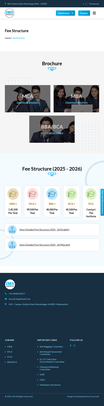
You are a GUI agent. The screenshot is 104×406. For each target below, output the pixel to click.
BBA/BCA (12, 362)
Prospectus (94, 4)
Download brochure (28, 102)
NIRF (42, 374)
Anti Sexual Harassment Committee (51, 352)
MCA (9, 351)
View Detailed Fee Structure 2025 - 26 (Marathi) (44, 244)
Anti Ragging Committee (51, 346)
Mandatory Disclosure (50, 384)
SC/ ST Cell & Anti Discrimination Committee (52, 360)
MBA (9, 346)
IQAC (42, 379)
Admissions (64, 13)
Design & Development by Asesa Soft (83, 396)
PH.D (9, 357)
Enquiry (84, 13)
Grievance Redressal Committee (49, 368)
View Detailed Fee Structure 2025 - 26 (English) (44, 229)
